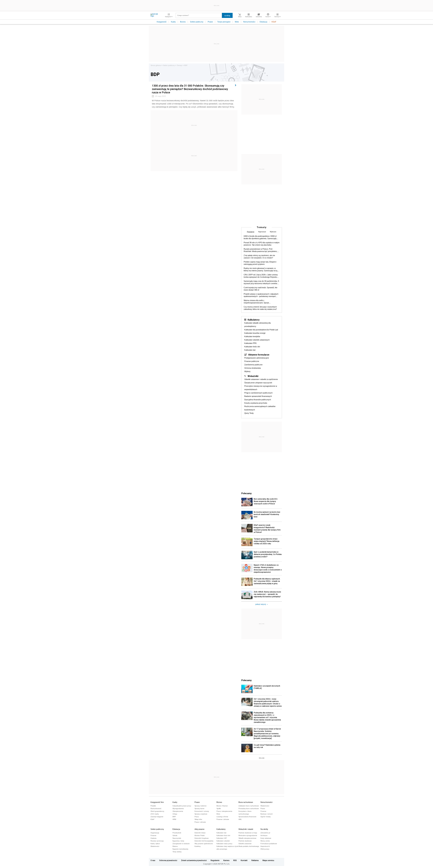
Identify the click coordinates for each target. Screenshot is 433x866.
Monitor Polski (200, 835)
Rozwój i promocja (157, 841)
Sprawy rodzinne (200, 806)
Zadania (153, 838)
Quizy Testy (249, 413)
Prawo (210, 22)
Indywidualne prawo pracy (182, 806)
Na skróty (264, 829)
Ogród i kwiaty (265, 817)
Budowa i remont (266, 814)
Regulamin (215, 860)
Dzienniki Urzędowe (202, 838)
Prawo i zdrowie (200, 822)
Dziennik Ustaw (200, 833)
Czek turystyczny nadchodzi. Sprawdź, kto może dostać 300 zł (260, 289)
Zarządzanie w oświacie (181, 843)
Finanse (263, 811)
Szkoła (175, 835)
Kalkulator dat (249, 350)
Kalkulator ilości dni (252, 347)
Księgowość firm (157, 802)
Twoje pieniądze (223, 22)
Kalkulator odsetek (223, 841)
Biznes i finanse (222, 806)
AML (240, 819)
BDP (185, 65)
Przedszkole (177, 833)
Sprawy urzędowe (201, 814)
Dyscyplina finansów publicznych (257, 400)
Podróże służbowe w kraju (247, 833)
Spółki (218, 808)
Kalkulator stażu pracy (224, 843)
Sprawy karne (199, 808)
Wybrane (273, 232)
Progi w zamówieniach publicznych (258, 393)
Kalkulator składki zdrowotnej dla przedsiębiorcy (257, 324)
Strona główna (156, 65)
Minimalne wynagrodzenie (247, 835)
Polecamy (246, 680)
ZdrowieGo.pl (265, 833)
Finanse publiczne (251, 361)
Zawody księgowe (157, 817)
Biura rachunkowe (245, 802)
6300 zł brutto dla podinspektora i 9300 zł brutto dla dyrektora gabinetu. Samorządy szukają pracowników (260, 237)
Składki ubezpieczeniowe (247, 838)
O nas (153, 860)
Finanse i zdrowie (222, 819)
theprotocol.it (265, 846)
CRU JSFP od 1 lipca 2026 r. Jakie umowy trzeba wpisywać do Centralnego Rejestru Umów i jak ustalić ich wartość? (261, 276)
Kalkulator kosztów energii (254, 333)
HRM (174, 819)
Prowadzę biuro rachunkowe (248, 808)
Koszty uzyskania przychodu (255, 403)
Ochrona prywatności (168, 860)
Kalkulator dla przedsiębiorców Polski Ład (261, 330)
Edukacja (263, 22)
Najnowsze (262, 232)
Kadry (173, 22)
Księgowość (162, 22)
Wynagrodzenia (178, 808)
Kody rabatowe (265, 838)
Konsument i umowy (202, 811)
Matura (175, 846)
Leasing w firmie (222, 817)
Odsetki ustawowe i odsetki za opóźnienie (261, 379)
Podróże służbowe (245, 841)
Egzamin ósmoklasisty (180, 849)
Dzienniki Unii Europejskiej (204, 841)
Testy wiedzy (177, 852)
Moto (237, 22)
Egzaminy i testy (178, 841)
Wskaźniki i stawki (245, 829)
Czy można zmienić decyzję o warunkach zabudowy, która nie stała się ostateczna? (260, 308)
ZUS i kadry (155, 814)
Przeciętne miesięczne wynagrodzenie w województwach (260, 387)
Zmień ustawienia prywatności (194, 860)
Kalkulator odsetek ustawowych (257, 340)
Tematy (179, 65)
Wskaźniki (253, 376)
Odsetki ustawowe (244, 843)
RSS (235, 860)
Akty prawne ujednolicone (204, 843)
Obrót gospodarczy (157, 811)
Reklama (255, 860)
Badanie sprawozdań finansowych (258, 396)
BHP (174, 817)
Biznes (183, 22)
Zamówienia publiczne (253, 365)
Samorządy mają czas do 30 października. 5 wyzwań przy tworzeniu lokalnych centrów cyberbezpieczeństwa (261, 282)
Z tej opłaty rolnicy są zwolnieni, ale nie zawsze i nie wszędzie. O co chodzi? (259, 256)
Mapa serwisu (268, 860)
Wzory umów (265, 841)
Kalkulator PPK (250, 343)
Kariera (226, 860)
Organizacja (155, 833)
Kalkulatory (253, 319)
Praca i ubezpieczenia (224, 811)
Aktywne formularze (258, 354)
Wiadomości (264, 806)
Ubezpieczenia (178, 811)
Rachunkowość (156, 808)
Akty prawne (199, 829)
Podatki (153, 806)
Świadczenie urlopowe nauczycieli (258, 383)
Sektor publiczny (196, 22)
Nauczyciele (177, 838)
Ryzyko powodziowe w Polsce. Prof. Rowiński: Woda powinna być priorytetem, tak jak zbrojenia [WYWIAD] (260, 250)
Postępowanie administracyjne (256, 358)
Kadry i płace (155, 843)
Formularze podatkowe (268, 843)
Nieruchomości (249, 22)
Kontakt (244, 860)
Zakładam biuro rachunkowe (248, 806)
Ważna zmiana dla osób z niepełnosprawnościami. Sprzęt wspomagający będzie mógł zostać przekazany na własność (258, 301)
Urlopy (175, 814)
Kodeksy (198, 846)
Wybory (247, 371)
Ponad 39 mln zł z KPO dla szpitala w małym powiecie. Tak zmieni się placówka (261, 244)
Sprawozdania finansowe (247, 817)
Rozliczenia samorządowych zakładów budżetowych (259, 408)
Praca (197, 817)
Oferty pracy (264, 849)
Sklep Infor (198, 819)
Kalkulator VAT (221, 838)
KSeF (274, 22)
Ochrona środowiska (252, 368)
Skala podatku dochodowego (248, 846)
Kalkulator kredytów (252, 336)
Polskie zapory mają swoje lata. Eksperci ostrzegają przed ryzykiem (260, 263)
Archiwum (263, 835)
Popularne (250, 232)
